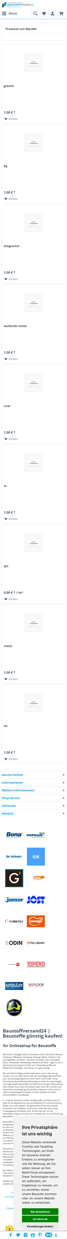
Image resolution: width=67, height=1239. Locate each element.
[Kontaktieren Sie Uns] (48, 1235)
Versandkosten (12, 1196)
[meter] (33, 622)
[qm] (33, 543)
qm (6, 566)
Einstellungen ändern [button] (40, 1226)
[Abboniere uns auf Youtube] (33, 1235)
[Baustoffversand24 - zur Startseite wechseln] (18, 5)
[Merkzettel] (43, 13)
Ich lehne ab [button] (40, 1218)
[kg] (33, 142)
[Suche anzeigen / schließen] (35, 13)
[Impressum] (56, 1235)
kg (5, 166)
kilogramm (11, 246)
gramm (9, 86)
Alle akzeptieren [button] (40, 1211)
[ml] (33, 702)
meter (8, 646)
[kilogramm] (33, 222)
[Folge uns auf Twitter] (18, 1235)
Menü (13, 13)
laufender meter (15, 326)
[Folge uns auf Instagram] (25, 1235)
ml (6, 726)
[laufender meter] (33, 302)
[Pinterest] (40, 1235)
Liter (7, 406)
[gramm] (33, 62)
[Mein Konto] (52, 13)
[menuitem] (9, 13)
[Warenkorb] (61, 13)
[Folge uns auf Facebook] (10, 1235)
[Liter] (33, 382)
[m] (33, 462)
